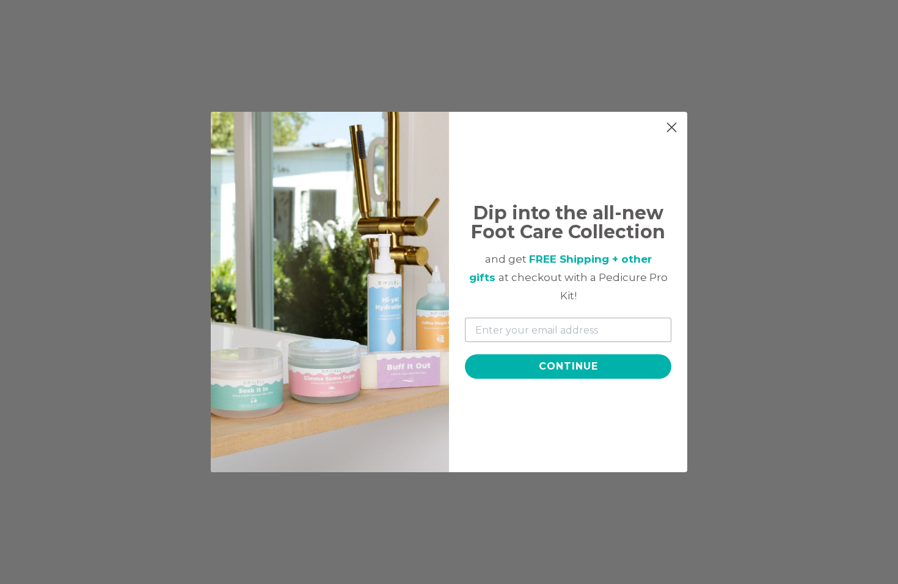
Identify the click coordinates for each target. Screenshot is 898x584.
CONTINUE (568, 366)
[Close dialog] (671, 127)
